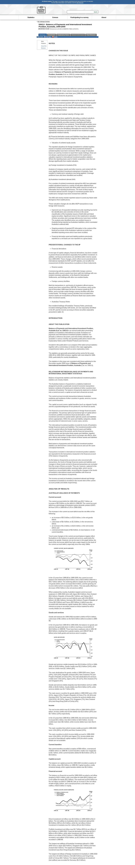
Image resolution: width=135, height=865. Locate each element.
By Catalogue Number (44, 21)
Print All (55, 36)
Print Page (48, 36)
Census (55, 17)
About (103, 17)
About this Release (43, 47)
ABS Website (79, 2)
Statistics (30, 17)
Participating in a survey (79, 17)
